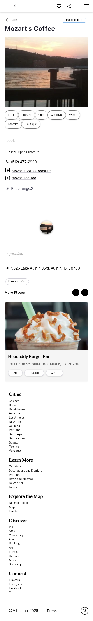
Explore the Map (26, 496)
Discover (18, 520)
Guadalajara (17, 409)
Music (13, 560)
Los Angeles (17, 417)
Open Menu (86, 4)
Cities (15, 394)
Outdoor (14, 556)
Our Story (15, 466)
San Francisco (18, 438)
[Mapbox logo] (15, 254)
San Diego (15, 434)
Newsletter (16, 483)
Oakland (14, 426)
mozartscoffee (24, 178)
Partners (14, 475)
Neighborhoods (18, 503)
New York (15, 421)
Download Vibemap (21, 479)
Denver (13, 405)
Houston (14, 413)
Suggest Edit (74, 20)
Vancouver (16, 450)
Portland (14, 430)
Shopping (15, 564)
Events (13, 511)
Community (16, 535)
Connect (17, 573)
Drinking (14, 543)
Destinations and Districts (25, 470)
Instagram (15, 584)
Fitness (13, 552)
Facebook (15, 588)
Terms (51, 611)
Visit (12, 527)
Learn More (21, 460)
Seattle (14, 442)
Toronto (14, 446)
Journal (14, 487)
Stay (12, 531)
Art (11, 547)
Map (12, 507)
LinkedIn (14, 580)
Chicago (14, 401)
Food (12, 539)
